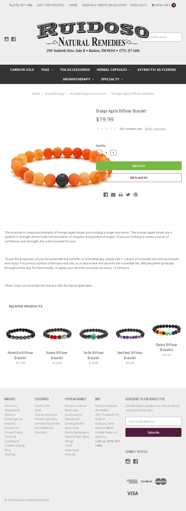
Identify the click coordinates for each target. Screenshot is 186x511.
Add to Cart (20, 331)
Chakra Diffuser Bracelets (167, 347)
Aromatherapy (77, 79)
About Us (11, 406)
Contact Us (12, 428)
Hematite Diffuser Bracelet (20, 355)
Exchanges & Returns (13, 421)
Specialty (110, 79)
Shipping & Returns (12, 412)
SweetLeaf (72, 419)
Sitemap (10, 454)
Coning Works (74, 423)
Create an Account (112, 5)
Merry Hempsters (77, 432)
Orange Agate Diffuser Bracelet (132, 93)
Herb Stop (72, 450)
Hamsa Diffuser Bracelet (57, 355)
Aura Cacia (72, 428)
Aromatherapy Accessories (88, 93)
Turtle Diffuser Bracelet (93, 355)
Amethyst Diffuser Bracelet (130, 355)
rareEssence (73, 415)
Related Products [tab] (26, 306)
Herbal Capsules (112, 69)
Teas (45, 69)
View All (70, 454)
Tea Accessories (75, 69)
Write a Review (155, 129)
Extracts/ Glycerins (156, 69)
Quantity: (101, 145)
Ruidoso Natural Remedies (76, 408)
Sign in (87, 5)
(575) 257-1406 (22, 5)
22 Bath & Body (15, 445)
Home (73, 5)
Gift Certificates (50, 5)
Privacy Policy (14, 432)
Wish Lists (138, 5)
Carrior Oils (22, 69)
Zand (68, 445)
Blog (8, 450)
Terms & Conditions (12, 439)
